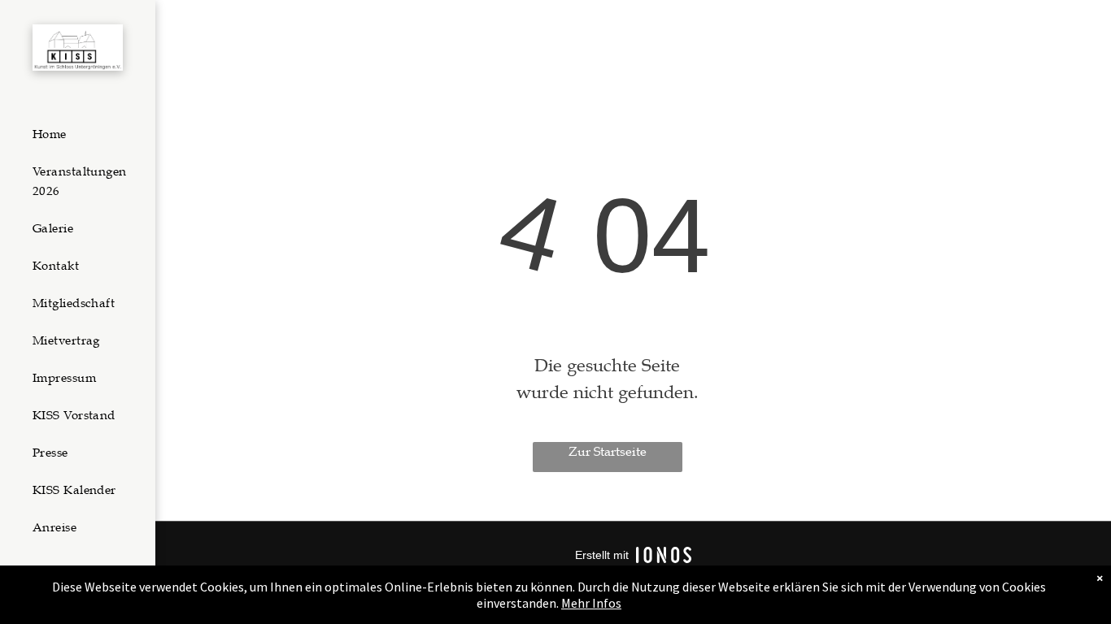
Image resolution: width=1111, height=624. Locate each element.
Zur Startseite (608, 452)
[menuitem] (85, 134)
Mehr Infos (591, 603)
